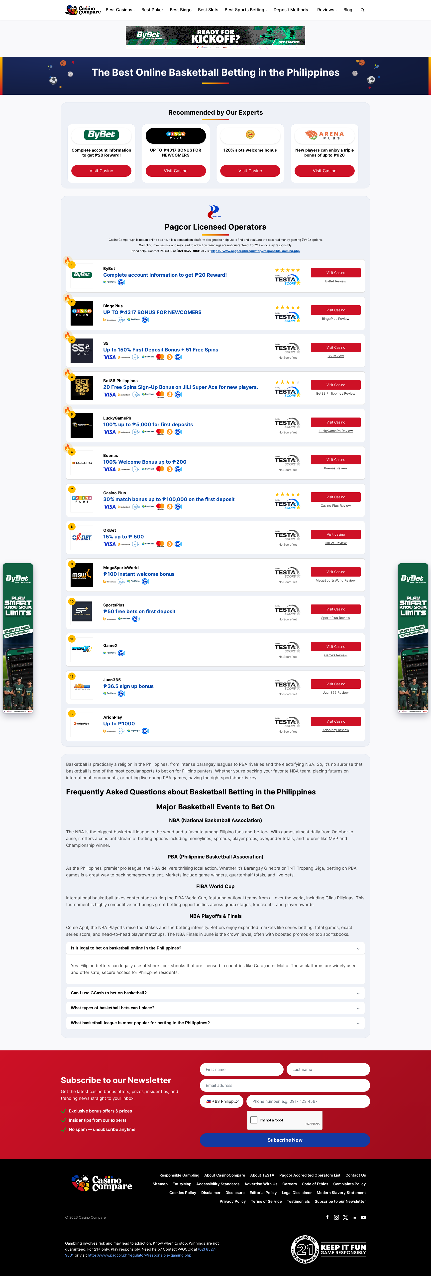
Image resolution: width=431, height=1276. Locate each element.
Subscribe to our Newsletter (340, 1201)
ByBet (109, 268)
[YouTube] (363, 1217)
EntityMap (182, 1184)
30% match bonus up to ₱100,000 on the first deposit (169, 499)
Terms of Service (266, 1201)
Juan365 (112, 679)
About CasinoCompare (224, 1175)
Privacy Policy (233, 1201)
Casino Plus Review (336, 506)
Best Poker (152, 9)
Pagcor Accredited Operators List (309, 1175)
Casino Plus (114, 492)
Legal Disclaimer (297, 1192)
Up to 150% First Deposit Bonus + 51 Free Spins (160, 350)
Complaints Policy (349, 1184)
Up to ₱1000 (119, 724)
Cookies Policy (182, 1192)
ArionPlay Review (336, 730)
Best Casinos (119, 9)
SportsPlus (113, 604)
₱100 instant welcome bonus (139, 574)
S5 (105, 343)
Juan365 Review (336, 692)
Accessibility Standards (217, 1184)
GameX (110, 645)
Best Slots (208, 9)
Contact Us (355, 1175)
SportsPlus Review (335, 618)
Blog (347, 9)
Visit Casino (101, 170)
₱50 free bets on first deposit (139, 611)
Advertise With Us (260, 1184)
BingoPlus (113, 305)
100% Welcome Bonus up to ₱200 (145, 462)
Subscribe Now (285, 1140)
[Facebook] (327, 1217)
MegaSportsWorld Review (336, 580)
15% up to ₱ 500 (123, 537)
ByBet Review (335, 281)
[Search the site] (362, 9)
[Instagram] (336, 1217)
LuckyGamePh (117, 418)
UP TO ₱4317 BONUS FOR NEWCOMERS (152, 312)
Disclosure (235, 1192)
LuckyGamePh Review (336, 431)
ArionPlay (112, 717)
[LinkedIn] (354, 1217)
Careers (289, 1184)
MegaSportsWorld (121, 567)
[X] (345, 1217)
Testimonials (298, 1201)
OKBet (109, 530)
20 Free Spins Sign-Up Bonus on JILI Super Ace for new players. (180, 387)
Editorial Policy (263, 1192)
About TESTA (262, 1175)
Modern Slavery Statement (341, 1192)
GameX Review (335, 655)
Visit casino (336, 534)
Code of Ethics (315, 1184)
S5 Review (336, 356)
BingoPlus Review (335, 319)
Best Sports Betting (244, 9)
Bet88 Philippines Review (335, 393)
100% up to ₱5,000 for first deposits (148, 424)
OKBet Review (336, 543)
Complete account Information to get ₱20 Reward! (165, 275)
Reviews (325, 9)
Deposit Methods (291, 9)
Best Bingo (181, 9)
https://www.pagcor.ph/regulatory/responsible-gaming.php (255, 251)
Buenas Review (336, 468)
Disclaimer (210, 1192)
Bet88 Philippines (120, 380)
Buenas (110, 455)
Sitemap (160, 1184)
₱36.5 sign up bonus (128, 686)
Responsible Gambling (179, 1175)
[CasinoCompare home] (83, 10)
